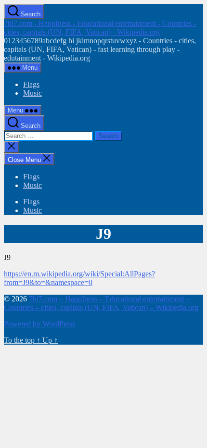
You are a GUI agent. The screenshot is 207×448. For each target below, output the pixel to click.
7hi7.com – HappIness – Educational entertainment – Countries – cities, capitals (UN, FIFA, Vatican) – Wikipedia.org (101, 303)
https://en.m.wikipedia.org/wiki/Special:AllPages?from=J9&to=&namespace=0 (79, 278)
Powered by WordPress (39, 324)
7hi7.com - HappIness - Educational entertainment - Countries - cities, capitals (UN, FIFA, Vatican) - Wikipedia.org (100, 27)
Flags (31, 84)
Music (32, 93)
